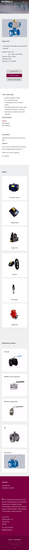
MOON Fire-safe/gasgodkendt (11, 401)
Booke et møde (14, 75)
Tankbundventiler (6, 485)
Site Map (10, 539)
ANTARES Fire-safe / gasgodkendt (12, 376)
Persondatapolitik (17, 539)
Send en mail (14, 71)
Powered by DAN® (19, 542)
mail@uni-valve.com (7, 529)
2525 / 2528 (6, 351)
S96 (5, 427)
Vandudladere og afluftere (8, 487)
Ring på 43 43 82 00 (14, 79)
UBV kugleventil (7, 452)
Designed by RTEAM (14, 544)
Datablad (4, 121)
